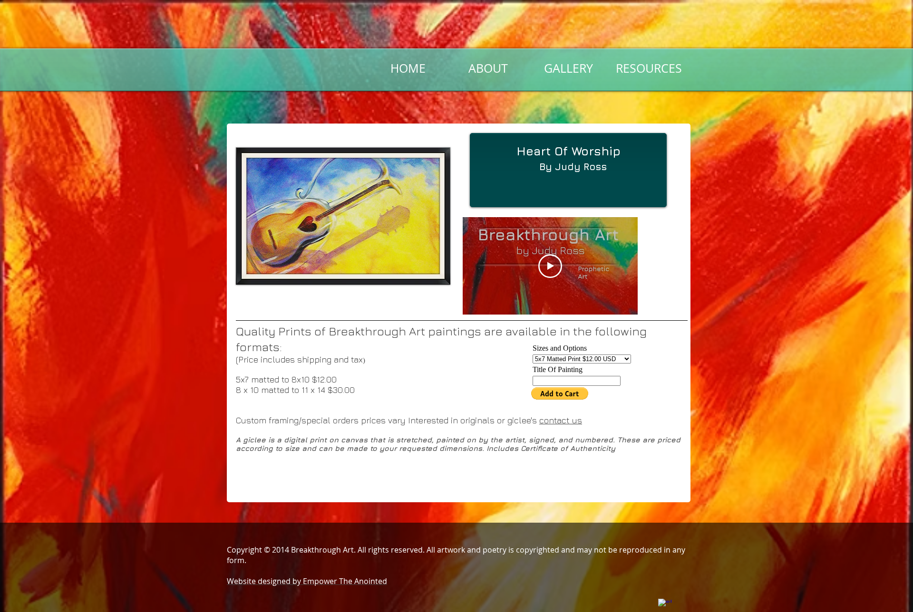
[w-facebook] (664, 605)
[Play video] (550, 266)
